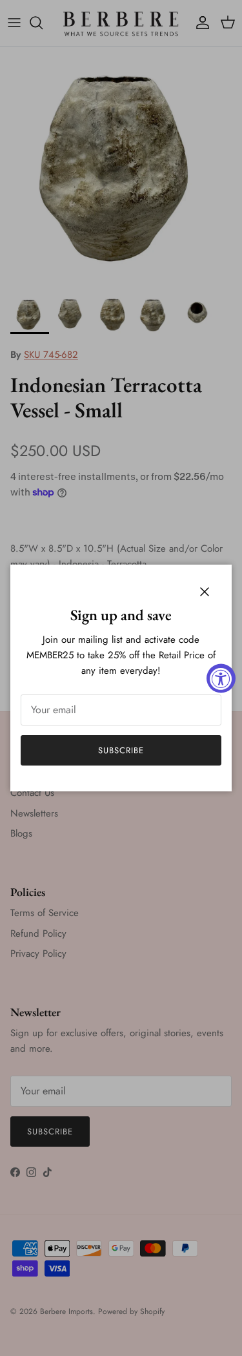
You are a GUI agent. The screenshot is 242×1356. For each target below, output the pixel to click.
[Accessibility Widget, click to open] (221, 678)
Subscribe (121, 750)
